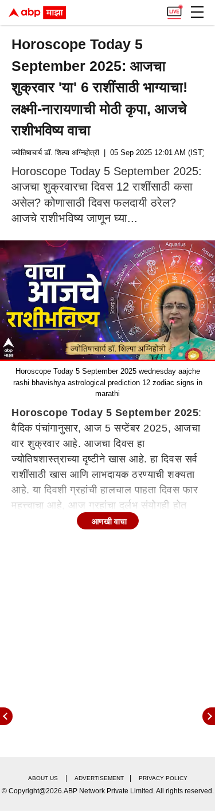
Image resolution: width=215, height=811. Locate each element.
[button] (197, 12)
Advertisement (99, 778)
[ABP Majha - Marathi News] (37, 12)
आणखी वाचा (109, 521)
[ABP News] (208, 716)
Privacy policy (163, 778)
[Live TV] (174, 9)
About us (43, 778)
